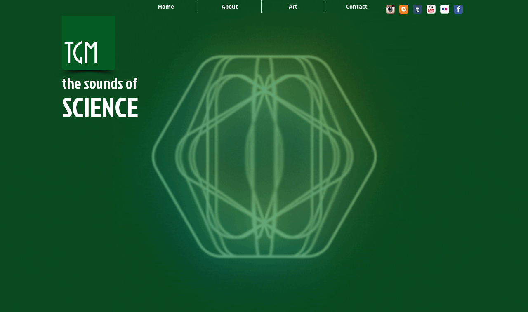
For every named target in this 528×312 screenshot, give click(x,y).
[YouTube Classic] (431, 9)
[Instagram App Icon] (390, 9)
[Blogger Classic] (403, 9)
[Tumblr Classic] (417, 9)
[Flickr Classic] (444, 9)
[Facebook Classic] (458, 9)
